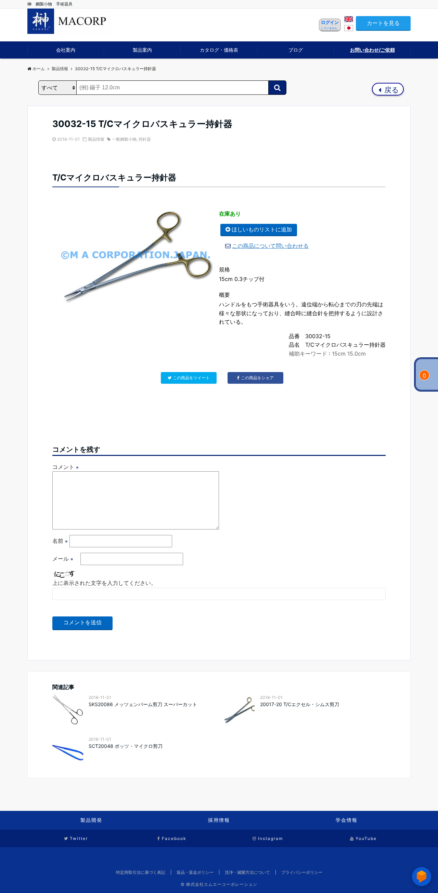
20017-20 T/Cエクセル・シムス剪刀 (299, 704)
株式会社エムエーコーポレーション (221, 884)
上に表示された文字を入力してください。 (104, 582)
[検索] (277, 87)
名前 (60, 540)
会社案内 (65, 50)
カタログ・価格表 (219, 50)
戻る (390, 90)
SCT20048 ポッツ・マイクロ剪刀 (126, 746)
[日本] (348, 29)
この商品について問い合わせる (270, 245)
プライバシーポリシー (301, 872)
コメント (65, 466)
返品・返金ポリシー (195, 872)
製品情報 (96, 139)
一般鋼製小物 (124, 139)
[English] (348, 20)
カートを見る (383, 23)
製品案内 (142, 50)
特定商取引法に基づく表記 (140, 872)
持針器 (145, 139)
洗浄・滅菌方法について (247, 872)
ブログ (295, 50)
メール (62, 558)
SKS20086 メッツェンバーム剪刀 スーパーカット (143, 704)
